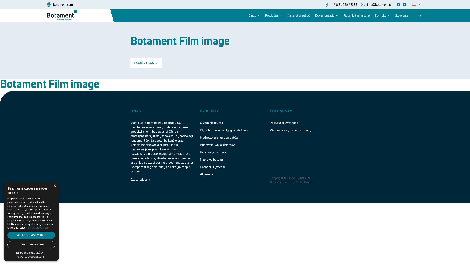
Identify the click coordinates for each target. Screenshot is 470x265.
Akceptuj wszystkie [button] (31, 235)
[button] (31, 253)
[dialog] (31, 221)
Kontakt (380, 15)
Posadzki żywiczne (213, 167)
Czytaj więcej (139, 179)
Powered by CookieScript (31, 257)
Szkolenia (401, 15)
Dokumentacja (325, 15)
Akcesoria (206, 174)
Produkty (271, 15)
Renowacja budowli (213, 152)
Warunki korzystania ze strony (290, 130)
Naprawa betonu (211, 159)
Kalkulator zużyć (298, 15)
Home (138, 62)
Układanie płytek (211, 122)
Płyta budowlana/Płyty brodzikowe (224, 130)
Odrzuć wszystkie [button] (31, 245)
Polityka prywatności (284, 122)
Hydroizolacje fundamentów (219, 137)
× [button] (54, 186)
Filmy (150, 62)
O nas (252, 15)
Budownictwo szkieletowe (218, 145)
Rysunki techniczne (357, 15)
